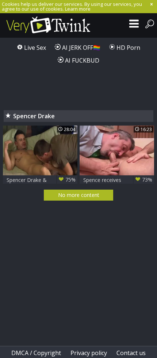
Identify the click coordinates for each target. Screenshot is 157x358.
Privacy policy (88, 353)
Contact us (131, 353)
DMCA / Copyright (36, 353)
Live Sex (34, 48)
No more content (78, 194)
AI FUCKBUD (81, 60)
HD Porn (127, 48)
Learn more (78, 8)
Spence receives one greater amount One (117, 180)
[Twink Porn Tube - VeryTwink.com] (48, 25)
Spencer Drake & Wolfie (41, 180)
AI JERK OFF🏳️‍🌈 (80, 48)
